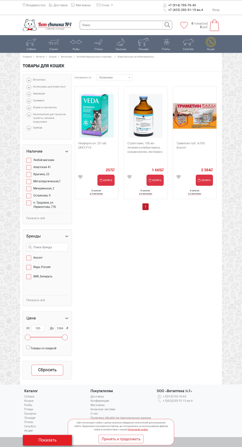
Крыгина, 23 (41, 174)
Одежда (38, 127)
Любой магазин (43, 160)
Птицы (28, 409)
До (52, 328)
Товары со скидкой (43, 348)
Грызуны (30, 413)
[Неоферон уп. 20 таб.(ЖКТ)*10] (96, 116)
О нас (94, 413)
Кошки (53, 56)
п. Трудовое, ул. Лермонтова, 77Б (44, 205)
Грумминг (39, 100)
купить (107, 180)
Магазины (83, 5)
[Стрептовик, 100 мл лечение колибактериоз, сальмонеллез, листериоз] (145, 116)
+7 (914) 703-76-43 (182, 5)
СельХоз (30, 426)
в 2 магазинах (194, 194)
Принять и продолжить (121, 439)
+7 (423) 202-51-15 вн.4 (185, 10)
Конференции (100, 400)
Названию (106, 77)
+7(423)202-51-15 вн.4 (177, 400)
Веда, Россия (41, 267)
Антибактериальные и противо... (95, 56)
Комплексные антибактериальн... (136, 56)
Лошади (29, 417)
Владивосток (36, 5)
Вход (215, 10)
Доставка (60, 5)
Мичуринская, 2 (43, 188)
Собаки (29, 396)
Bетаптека (66, 56)
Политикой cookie (138, 429)
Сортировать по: (83, 77)
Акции (28, 430)
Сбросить (47, 370)
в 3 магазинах (96, 194)
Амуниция (39, 93)
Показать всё (35, 218)
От (28, 328)
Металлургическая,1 (47, 181)
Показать (47, 440)
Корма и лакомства (45, 107)
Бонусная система (103, 409)
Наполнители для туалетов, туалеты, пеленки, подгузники (49, 118)
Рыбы (28, 405)
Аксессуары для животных (49, 86)
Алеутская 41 (42, 167)
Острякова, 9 (41, 195)
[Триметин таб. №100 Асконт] (194, 116)
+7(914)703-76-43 (174, 396)
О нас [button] (105, 5)
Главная (27, 56)
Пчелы (28, 422)
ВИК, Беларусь (42, 276)
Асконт (38, 257)
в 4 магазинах (145, 194)
